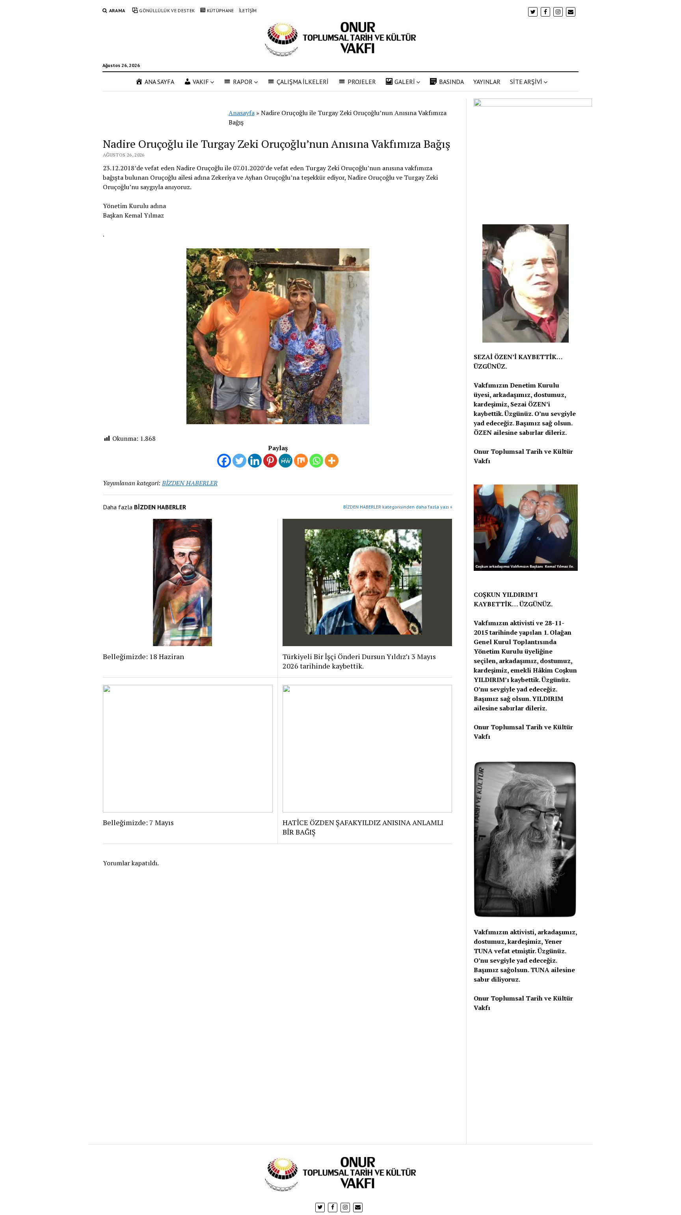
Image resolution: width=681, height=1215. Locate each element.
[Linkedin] (255, 461)
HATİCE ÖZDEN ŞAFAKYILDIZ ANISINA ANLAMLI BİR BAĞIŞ (363, 827)
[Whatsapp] (316, 461)
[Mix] (301, 461)
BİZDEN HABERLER (190, 483)
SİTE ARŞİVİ (526, 82)
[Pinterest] (270, 461)
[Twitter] (239, 461)
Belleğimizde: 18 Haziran (143, 656)
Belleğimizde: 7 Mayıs (138, 822)
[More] (332, 461)
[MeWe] (285, 461)
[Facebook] (224, 461)
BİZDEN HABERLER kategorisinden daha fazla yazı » (397, 507)
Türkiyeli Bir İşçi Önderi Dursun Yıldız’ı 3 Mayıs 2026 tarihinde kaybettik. (359, 661)
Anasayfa (242, 112)
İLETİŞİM (248, 10)
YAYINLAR (487, 82)
